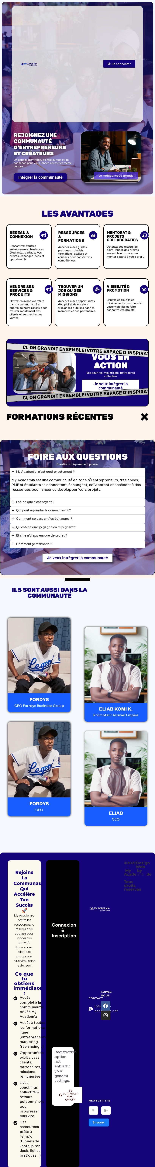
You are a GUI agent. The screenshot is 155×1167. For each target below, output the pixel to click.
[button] (116, 175)
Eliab (140, 874)
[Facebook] (105, 1006)
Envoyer (99, 1122)
